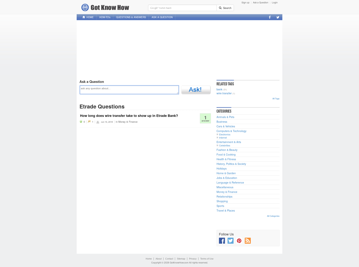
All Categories (273, 215)
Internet (223, 137)
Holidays (222, 168)
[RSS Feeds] (248, 241)
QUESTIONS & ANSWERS (131, 17)
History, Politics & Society (231, 164)
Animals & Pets (225, 117)
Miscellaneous (225, 187)
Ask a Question (260, 2)
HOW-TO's (105, 17)
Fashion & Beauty (227, 150)
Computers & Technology (231, 131)
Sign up (245, 2)
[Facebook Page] (270, 17)
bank (220, 89)
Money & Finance (127, 121)
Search (226, 8)
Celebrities (224, 145)
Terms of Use (207, 258)
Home (149, 258)
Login (275, 2)
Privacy (193, 258)
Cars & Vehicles (226, 126)
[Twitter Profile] (278, 17)
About (159, 258)
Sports (220, 206)
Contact (169, 258)
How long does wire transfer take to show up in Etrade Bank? (129, 115)
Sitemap (181, 258)
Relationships (224, 196)
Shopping (222, 201)
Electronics (224, 134)
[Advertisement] (179, 49)
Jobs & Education (227, 178)
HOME (89, 17)
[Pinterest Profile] (239, 241)
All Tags (276, 98)
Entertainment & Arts (229, 142)
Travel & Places (226, 210)
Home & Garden (226, 173)
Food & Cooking (226, 154)
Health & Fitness (226, 159)
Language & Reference (230, 182)
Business (222, 121)
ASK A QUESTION (162, 17)
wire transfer (224, 93)
